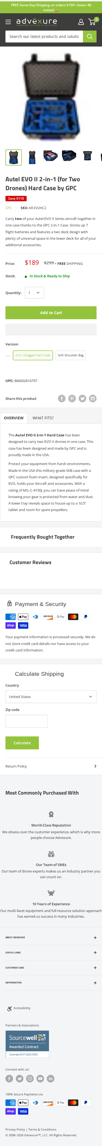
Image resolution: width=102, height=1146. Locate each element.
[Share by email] (93, 398)
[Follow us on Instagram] (30, 1078)
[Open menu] (8, 22)
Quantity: (13, 292)
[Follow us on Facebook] (9, 1078)
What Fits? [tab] (43, 418)
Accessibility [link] (22, 1008)
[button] (51, 329)
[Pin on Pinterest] (72, 398)
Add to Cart (51, 312)
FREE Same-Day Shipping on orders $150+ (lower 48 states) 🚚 (51, 7)
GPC (8, 208)
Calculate (22, 742)
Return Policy (16, 766)
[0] (92, 22)
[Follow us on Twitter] (19, 1078)
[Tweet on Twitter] (82, 398)
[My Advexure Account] (81, 22)
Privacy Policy (15, 1129)
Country (12, 685)
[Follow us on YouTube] (40, 1078)
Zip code (12, 709)
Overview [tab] (14, 418)
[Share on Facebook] (62, 398)
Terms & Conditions (42, 1129)
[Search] (90, 36)
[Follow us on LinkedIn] (50, 1078)
